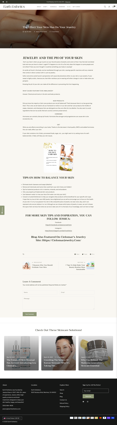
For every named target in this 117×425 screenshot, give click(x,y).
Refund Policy (64, 403)
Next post (80, 262)
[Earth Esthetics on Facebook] (84, 401)
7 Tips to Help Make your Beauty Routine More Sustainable (75, 267)
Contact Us (63, 400)
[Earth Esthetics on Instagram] (88, 401)
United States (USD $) (12, 418)
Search (62, 390)
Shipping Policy (64, 406)
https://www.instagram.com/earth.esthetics (58, 231)
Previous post (38, 262)
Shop (61, 393)
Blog (61, 396)
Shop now (67, 2)
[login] (109, 6)
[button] (105, 6)
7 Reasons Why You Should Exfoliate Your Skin (42, 266)
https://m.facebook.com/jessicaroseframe (58, 225)
